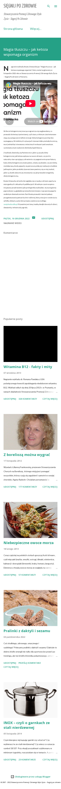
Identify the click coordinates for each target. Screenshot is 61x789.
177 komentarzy (28, 486)
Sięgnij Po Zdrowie (20, 6)
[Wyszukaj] (48, 5)
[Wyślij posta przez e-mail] (33, 218)
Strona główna (13, 28)
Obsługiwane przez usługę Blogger (32, 776)
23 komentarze (27, 759)
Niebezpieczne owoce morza (29, 542)
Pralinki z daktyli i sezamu (27, 630)
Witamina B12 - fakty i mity (28, 366)
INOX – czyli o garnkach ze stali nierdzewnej (27, 725)
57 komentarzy (27, 574)
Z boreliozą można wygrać (27, 454)
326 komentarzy (28, 398)
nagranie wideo (13, 223)
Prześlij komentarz (30, 662)
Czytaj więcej (49, 398)
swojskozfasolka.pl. (11, 204)
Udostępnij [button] (47, 218)
